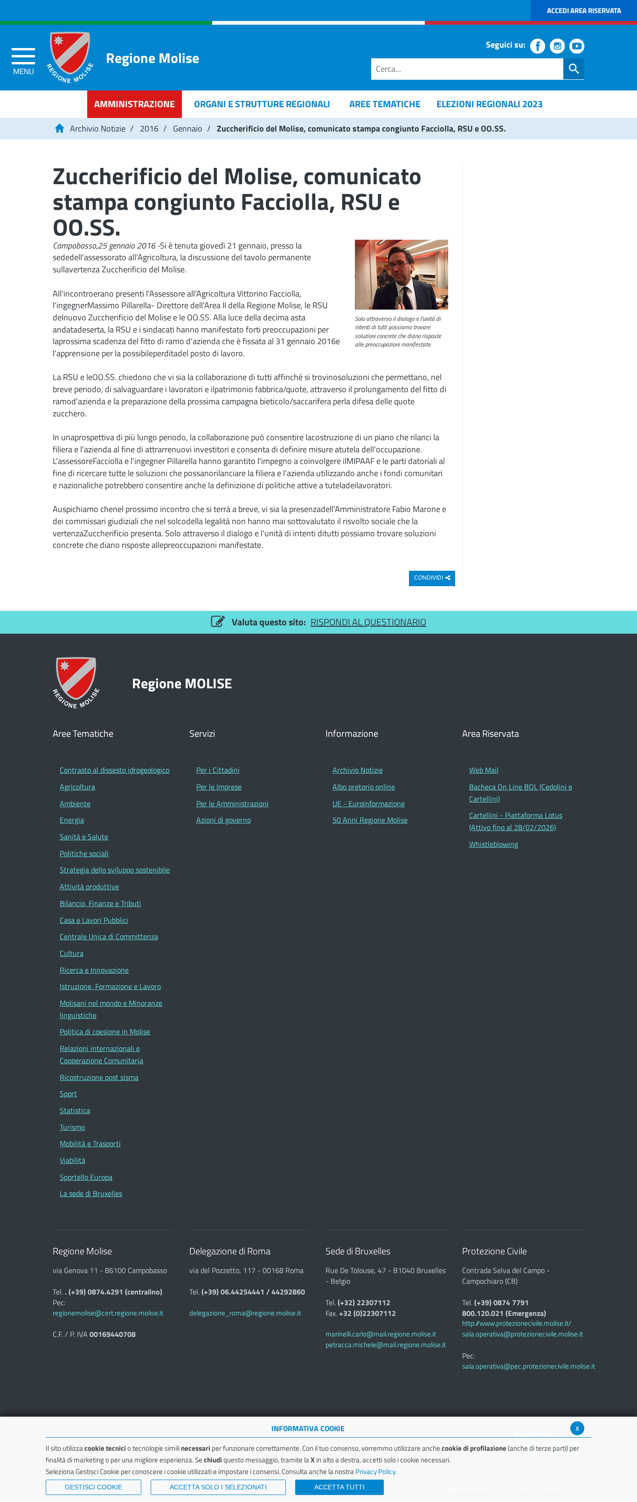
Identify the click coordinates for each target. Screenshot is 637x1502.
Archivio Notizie (97, 128)
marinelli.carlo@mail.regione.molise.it (380, 1334)
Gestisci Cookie (93, 1487)
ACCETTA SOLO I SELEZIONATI (218, 1487)
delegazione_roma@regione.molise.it (245, 1313)
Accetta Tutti (339, 1487)
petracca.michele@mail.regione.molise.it (385, 1345)
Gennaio (187, 128)
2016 (149, 128)
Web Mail (484, 769)
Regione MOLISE (182, 682)
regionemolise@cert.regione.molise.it (108, 1313)
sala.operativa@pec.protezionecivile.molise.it (528, 1366)
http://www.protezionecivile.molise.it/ (516, 1323)
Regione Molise (152, 57)
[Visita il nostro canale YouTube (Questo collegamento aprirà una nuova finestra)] (576, 46)
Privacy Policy (375, 1471)
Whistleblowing (493, 844)
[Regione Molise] (70, 57)
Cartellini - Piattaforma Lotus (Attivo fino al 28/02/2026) (515, 821)
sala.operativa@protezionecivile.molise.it (522, 1334)
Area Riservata (490, 734)
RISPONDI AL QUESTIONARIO (368, 622)
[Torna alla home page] (59, 128)
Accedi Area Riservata (584, 10)
